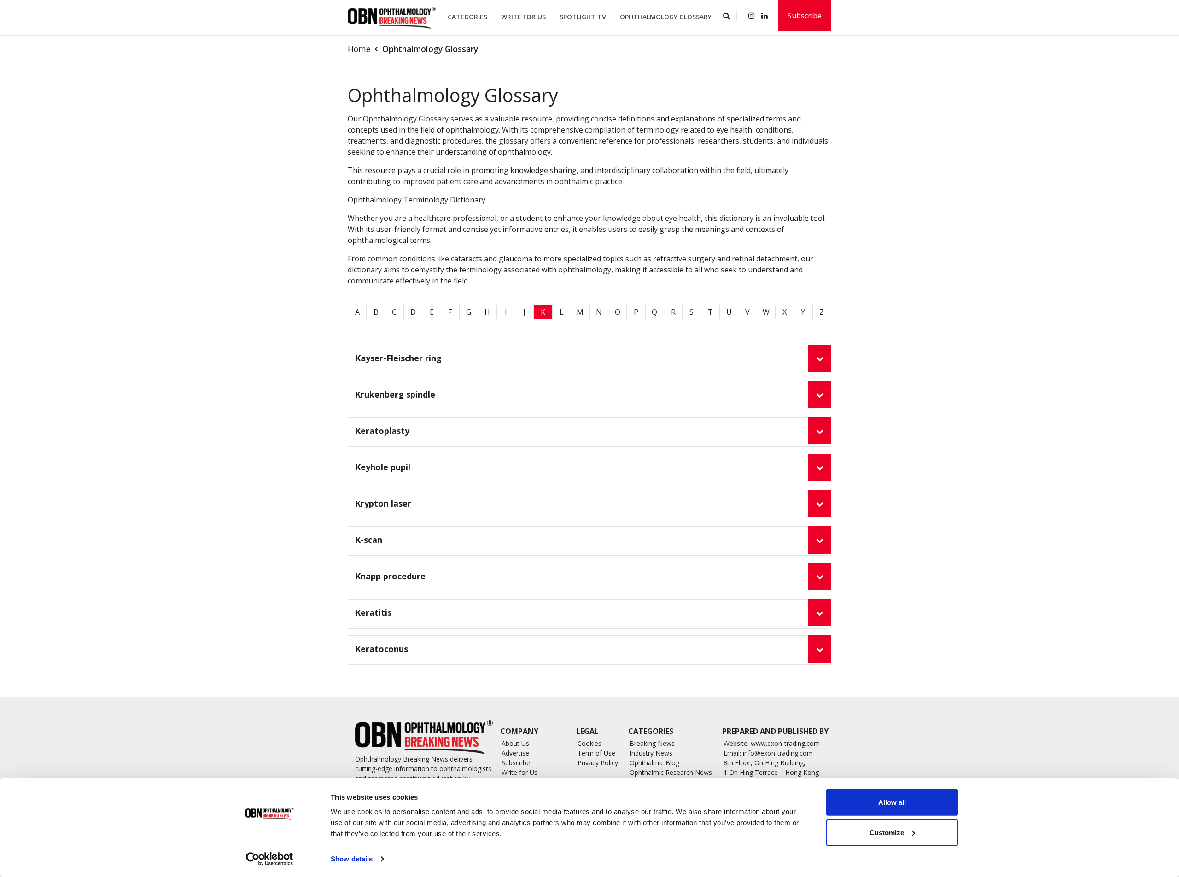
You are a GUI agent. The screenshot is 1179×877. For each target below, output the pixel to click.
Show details (352, 859)
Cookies (589, 743)
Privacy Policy (598, 762)
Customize (887, 832)
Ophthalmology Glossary (666, 16)
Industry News (651, 753)
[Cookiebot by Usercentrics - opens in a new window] (269, 859)
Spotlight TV (583, 16)
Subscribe (805, 16)
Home (359, 48)
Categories (467, 16)
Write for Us (523, 16)
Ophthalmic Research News (671, 772)
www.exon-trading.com (785, 743)
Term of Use (596, 753)
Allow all (892, 802)
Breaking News (652, 743)
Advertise (515, 753)
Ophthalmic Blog (654, 762)
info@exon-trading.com (778, 753)
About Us (515, 743)
